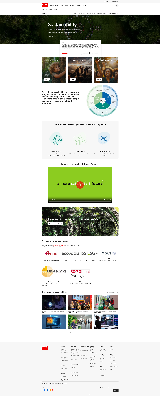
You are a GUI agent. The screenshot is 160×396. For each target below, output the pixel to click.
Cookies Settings (65, 53)
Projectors (63, 355)
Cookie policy (84, 49)
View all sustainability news (112, 292)
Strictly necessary (85, 53)
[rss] (50, 390)
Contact (66, 5)
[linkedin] (47, 390)
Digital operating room (84, 346)
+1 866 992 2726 (61, 383)
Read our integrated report (55, 223)
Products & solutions (54, 5)
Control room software (75, 364)
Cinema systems (64, 363)
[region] (80, 48)
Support (72, 5)
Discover (46, 79)
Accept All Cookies (94, 53)
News (62, 5)
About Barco (78, 5)
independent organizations (59, 245)
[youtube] (52, 390)
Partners (84, 5)
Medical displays (73, 346)
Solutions (92, 346)
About (111, 354)
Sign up (115, 390)
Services (81, 353)
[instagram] (42, 390)
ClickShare (63, 346)
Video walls (63, 373)
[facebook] (45, 390)
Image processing (74, 370)
